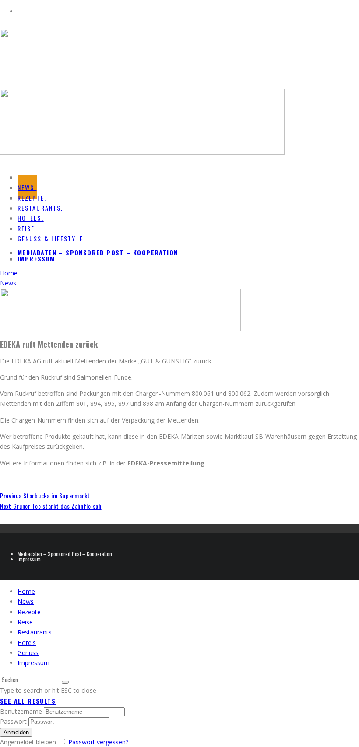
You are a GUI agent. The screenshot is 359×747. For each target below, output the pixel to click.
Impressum (36, 258)
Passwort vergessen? (98, 742)
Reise (25, 622)
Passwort (13, 721)
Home (26, 591)
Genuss (28, 652)
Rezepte (29, 612)
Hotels (27, 642)
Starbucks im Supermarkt (45, 495)
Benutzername (21, 711)
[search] (65, 682)
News (26, 601)
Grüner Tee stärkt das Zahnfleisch (51, 506)
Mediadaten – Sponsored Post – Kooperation (98, 252)
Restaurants (35, 632)
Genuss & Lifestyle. (51, 238)
